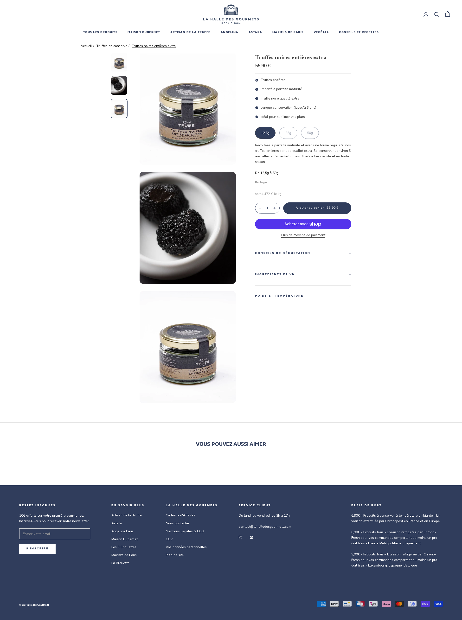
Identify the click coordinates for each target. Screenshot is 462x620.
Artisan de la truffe (190, 32)
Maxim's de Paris (288, 32)
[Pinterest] (284, 181)
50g (310, 133)
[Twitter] (278, 181)
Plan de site (175, 555)
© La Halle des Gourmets (34, 605)
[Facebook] (271, 181)
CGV (169, 539)
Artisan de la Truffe (126, 515)
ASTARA (255, 32)
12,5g (265, 133)
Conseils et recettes (359, 32)
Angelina (229, 32)
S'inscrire (37, 548)
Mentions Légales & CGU (185, 531)
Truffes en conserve (111, 46)
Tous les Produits (100, 32)
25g (288, 133)
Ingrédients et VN (275, 274)
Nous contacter (177, 523)
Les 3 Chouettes (123, 547)
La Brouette (120, 563)
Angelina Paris (122, 531)
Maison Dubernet (144, 32)
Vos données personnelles (186, 547)
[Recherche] (436, 14)
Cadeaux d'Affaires (180, 515)
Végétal (321, 32)
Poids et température (279, 295)
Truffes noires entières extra (154, 46)
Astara (116, 523)
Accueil (86, 46)
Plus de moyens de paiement (303, 235)
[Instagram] (240, 537)
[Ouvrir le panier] (447, 14)
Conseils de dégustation (282, 253)
